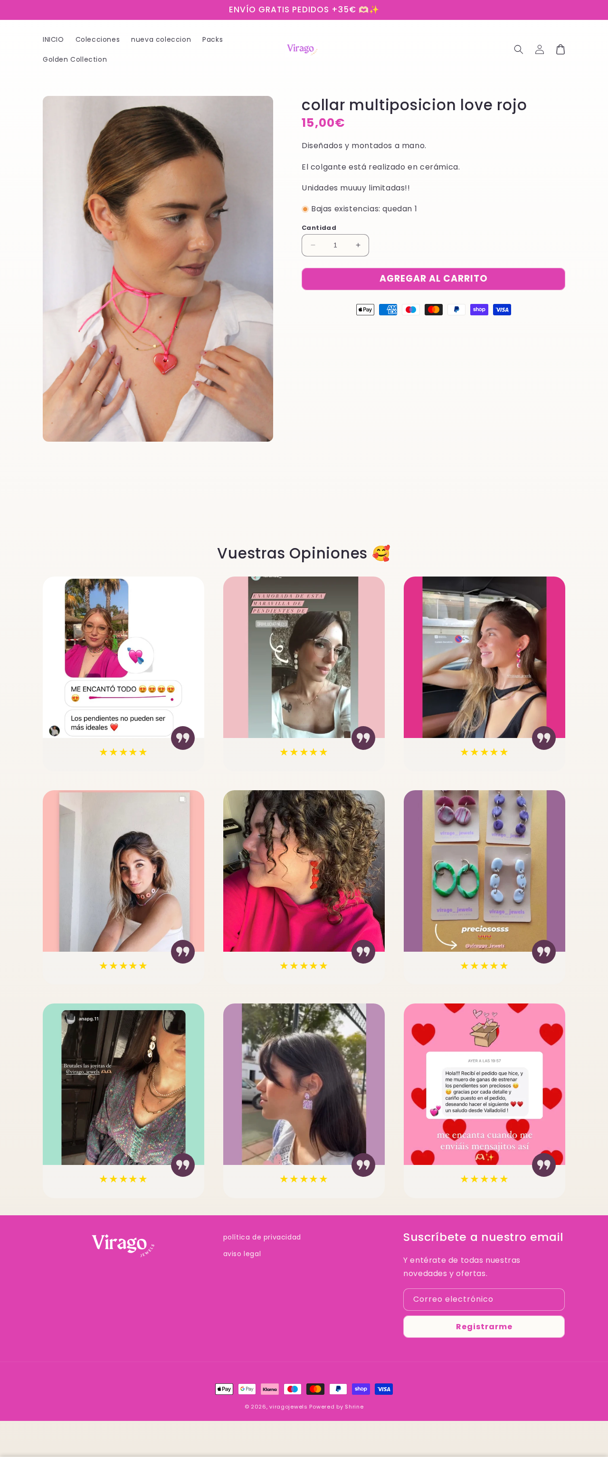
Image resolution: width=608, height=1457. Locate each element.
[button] (518, 49)
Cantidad (319, 227)
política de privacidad (262, 1237)
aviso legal (242, 1253)
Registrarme (484, 1326)
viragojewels (288, 1406)
